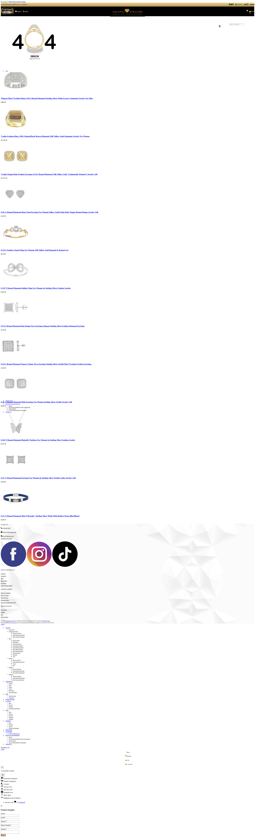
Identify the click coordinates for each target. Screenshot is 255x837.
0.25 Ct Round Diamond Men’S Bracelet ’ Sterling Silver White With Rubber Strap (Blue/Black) (40, 516)
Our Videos (3, 583)
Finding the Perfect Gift (14, 733)
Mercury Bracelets (17, 669)
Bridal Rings (15, 642)
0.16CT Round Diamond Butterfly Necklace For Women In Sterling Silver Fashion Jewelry (38, 440)
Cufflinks (11, 719)
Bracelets (11, 667)
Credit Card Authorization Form (8, 602)
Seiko (10, 685)
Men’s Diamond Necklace (19, 636)
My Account (4, 610)
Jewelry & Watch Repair (6, 585)
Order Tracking (4, 617)
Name (3, 814)
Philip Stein (11, 690)
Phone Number (6, 825)
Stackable (15, 654)
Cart (2, 614)
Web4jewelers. (46, 621)
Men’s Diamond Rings (18, 649)
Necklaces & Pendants (14, 728)
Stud (14, 665)
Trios (14, 656)
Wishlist (3, 612)
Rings (10, 638)
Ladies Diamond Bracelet (18, 670)
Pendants (11, 674)
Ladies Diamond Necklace (19, 635)
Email (3, 817)
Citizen (10, 687)
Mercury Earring (17, 660)
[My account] (216, 11)
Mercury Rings (16, 640)
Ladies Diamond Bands (18, 647)
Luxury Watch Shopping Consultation (17, 410)
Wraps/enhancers (17, 653)
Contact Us (3, 576)
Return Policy (4, 581)
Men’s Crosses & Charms (18, 679)
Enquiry (4, 829)
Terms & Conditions (6, 593)
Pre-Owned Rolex (13, 692)
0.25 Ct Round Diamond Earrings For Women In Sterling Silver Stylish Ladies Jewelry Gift (38, 478)
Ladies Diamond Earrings (19, 662)
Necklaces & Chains (13, 631)
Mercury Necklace (17, 633)
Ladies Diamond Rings (18, 645)
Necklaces (11, 717)
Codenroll (22, 802)
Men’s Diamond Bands (18, 651)
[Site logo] (127, 16)
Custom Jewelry (12, 408)
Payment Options (5, 600)
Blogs (2, 578)
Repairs (10, 405)
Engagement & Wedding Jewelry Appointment (19, 407)
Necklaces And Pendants (14, 708)
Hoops (14, 663)
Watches (10, 683)
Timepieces (11, 697)
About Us (3, 573)
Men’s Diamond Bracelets (19, 672)
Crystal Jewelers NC (10, 621)
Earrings (11, 658)
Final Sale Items (12, 696)
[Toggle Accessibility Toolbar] (2, 767)
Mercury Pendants (17, 676)
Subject (3, 821)
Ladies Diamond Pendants (19, 678)
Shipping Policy (4, 598)
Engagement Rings (17, 644)
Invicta (10, 688)
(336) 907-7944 (6, 528)
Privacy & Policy (5, 595)
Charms (10, 726)
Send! (3, 835)
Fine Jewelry (12, 629)
